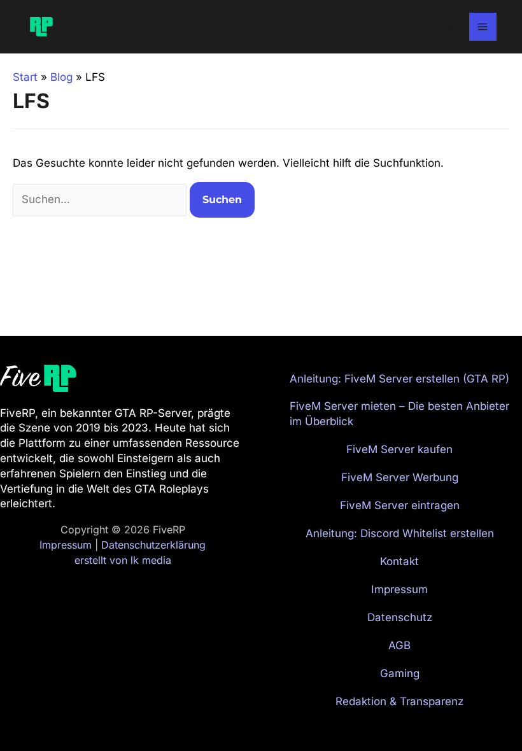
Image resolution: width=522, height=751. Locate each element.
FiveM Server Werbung (399, 477)
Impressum (65, 544)
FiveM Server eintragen (400, 505)
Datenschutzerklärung (153, 544)
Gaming (400, 673)
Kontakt (399, 561)
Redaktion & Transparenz (399, 701)
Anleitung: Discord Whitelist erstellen (400, 533)
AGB (399, 645)
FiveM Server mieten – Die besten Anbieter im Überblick (399, 414)
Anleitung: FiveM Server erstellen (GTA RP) (399, 378)
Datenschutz (399, 617)
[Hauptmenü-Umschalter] (483, 27)
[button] (450, 27)
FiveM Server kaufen (399, 449)
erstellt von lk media (122, 560)
